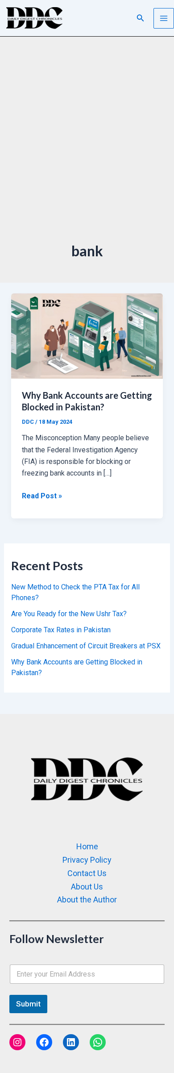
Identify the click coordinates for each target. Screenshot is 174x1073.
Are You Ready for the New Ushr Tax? (69, 614)
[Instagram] (17, 1042)
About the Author (87, 899)
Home (87, 846)
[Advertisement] (87, 150)
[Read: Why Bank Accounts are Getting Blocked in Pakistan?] (87, 335)
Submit (28, 1003)
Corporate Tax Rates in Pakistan (61, 630)
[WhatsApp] (98, 1042)
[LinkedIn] (71, 1042)
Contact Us (87, 873)
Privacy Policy (87, 859)
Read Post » (42, 495)
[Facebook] (44, 1042)
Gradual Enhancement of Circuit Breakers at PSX (86, 646)
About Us (87, 886)
